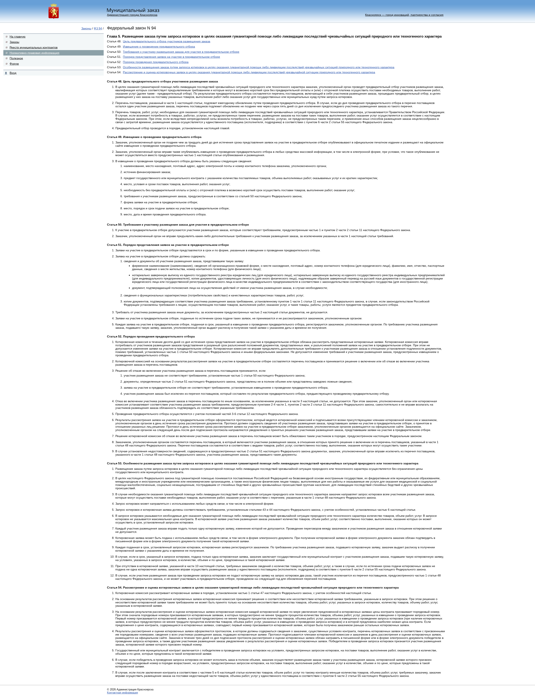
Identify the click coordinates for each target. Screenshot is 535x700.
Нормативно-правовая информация (34, 52)
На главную (17, 36)
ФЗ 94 (98, 28)
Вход (13, 73)
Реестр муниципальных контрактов (33, 47)
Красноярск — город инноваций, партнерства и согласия (404, 14)
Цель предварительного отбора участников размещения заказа (166, 41)
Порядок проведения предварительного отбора (156, 62)
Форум (14, 63)
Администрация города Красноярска (132, 14)
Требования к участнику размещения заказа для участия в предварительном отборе (181, 51)
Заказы (14, 42)
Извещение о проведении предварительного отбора (159, 46)
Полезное (16, 58)
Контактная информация (122, 692)
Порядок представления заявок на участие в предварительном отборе (171, 56)
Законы (86, 28)
